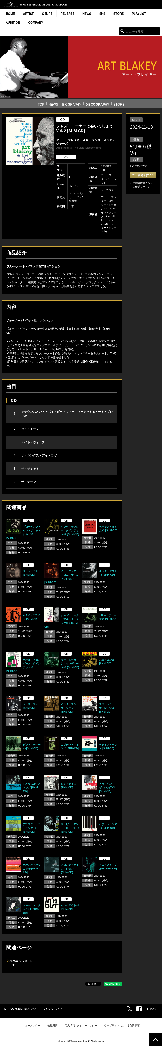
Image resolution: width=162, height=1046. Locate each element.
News (86, 13)
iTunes (151, 1009)
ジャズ (59, 1009)
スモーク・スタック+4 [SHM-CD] (32, 909)
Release (67, 13)
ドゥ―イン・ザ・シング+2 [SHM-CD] (107, 787)
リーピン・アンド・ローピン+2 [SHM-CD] (70, 828)
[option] (30, 141)
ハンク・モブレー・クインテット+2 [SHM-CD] (70, 530)
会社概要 (52, 1025)
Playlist (139, 13)
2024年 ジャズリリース (21, 963)
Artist (28, 13)
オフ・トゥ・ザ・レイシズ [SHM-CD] (106, 708)
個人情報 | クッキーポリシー (81, 1025)
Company (35, 22)
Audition (13, 22)
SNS (102, 13)
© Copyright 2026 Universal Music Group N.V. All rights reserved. (81, 1041)
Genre (47, 13)
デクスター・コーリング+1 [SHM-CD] (32, 828)
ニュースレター (31, 1025)
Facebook (139, 1008)
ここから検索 (122, 31)
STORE (118, 13)
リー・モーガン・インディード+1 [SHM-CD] (70, 663)
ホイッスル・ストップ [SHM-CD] (32, 787)
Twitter (129, 1008)
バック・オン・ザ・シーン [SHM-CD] (70, 708)
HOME (10, 13)
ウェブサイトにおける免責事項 (122, 1025)
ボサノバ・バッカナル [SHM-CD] (32, 868)
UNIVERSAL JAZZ (26, 1009)
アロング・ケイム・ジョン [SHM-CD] (70, 868)
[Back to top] (155, 1039)
